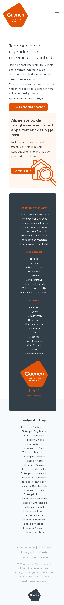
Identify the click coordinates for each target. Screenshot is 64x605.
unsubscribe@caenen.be (34, 581)
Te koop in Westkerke (34, 523)
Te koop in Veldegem (34, 511)
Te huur (34, 263)
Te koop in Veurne (34, 515)
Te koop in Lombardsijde (34, 473)
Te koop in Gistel (34, 460)
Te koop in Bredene (34, 435)
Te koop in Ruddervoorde (34, 498)
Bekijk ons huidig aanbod (29, 107)
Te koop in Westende (34, 519)
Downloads (34, 320)
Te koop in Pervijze (34, 494)
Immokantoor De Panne (34, 218)
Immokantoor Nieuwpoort (34, 227)
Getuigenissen (34, 316)
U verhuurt (34, 275)
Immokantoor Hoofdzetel (34, 244)
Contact (34, 349)
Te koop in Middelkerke (34, 477)
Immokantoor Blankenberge (34, 214)
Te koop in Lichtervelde (34, 469)
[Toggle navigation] (57, 11)
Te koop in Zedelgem (34, 528)
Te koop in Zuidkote (34, 532)
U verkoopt (34, 271)
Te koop (34, 259)
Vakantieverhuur (34, 267)
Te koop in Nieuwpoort (34, 481)
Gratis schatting (34, 280)
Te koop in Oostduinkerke (34, 486)
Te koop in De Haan (34, 444)
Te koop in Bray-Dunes (34, 431)
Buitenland (34, 328)
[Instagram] (37, 390)
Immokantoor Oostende (34, 231)
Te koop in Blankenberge (34, 427)
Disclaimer (44, 547)
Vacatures (34, 337)
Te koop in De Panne (34, 448)
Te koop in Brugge (34, 439)
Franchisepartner (34, 353)
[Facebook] (29, 390)
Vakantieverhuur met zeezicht (34, 292)
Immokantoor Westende (34, 239)
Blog (34, 332)
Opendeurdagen (34, 341)
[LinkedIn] (33, 390)
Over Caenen (34, 345)
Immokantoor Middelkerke (34, 223)
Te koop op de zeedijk (34, 288)
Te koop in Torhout (34, 507)
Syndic (34, 311)
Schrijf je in (21, 170)
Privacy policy (29, 552)
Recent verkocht (34, 324)
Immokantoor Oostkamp (34, 235)
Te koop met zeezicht (34, 284)
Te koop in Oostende (34, 490)
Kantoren (34, 307)
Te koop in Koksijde (34, 465)
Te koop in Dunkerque (34, 452)
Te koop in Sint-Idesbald (34, 502)
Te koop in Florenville (34, 456)
